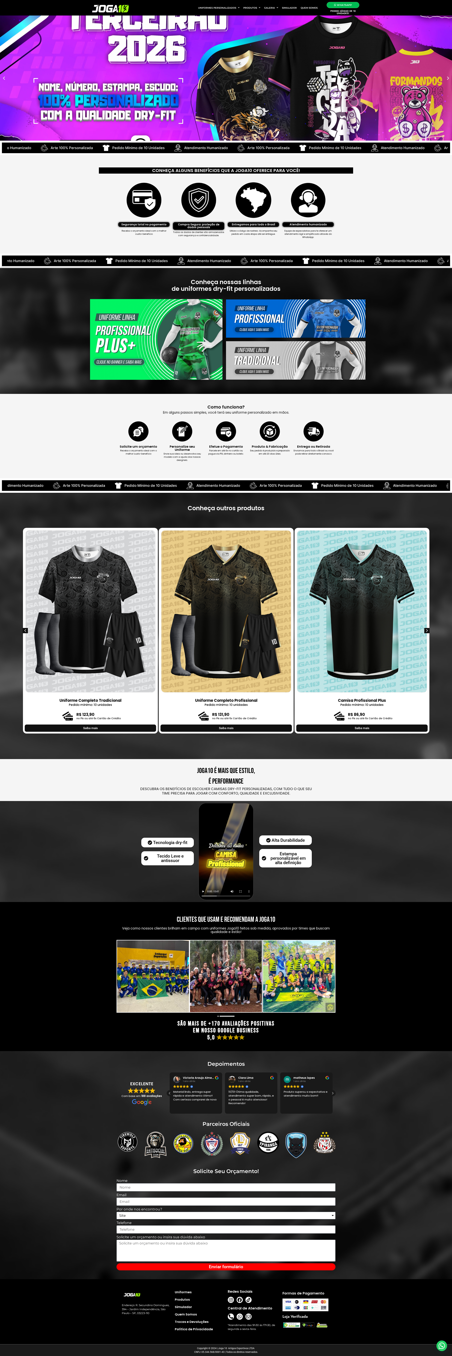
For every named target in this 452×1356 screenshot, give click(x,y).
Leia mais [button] (234, 1108)
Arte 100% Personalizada (106, 148)
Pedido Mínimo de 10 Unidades (172, 148)
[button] (4, 78)
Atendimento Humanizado (43, 148)
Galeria (269, 7)
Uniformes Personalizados (217, 7)
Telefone (124, 1223)
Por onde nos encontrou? (139, 1209)
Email (121, 1195)
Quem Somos (309, 7)
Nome (122, 1181)
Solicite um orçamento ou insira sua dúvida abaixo (161, 1237)
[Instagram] (231, 1300)
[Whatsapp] (240, 1317)
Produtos (250, 7)
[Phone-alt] (231, 1317)
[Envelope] (248, 1317)
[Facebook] (240, 1300)
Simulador (289, 7)
